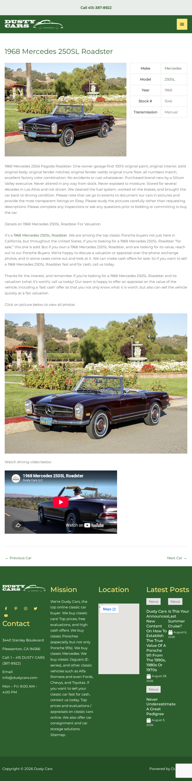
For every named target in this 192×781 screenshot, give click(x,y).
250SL (170, 79)
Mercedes (173, 68)
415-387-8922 (100, 7)
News (153, 601)
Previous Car (18, 558)
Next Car (177, 558)
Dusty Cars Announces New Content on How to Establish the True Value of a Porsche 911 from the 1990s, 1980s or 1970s (157, 640)
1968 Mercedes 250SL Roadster (40, 235)
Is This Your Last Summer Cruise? (178, 618)
